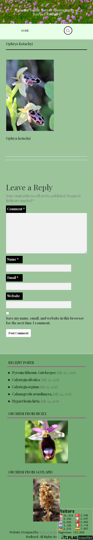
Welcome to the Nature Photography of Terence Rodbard (47, 12)
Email (12, 277)
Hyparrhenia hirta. (26, 401)
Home (25, 30)
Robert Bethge (49, 532)
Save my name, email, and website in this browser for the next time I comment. (45, 320)
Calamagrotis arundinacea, (32, 394)
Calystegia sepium (25, 387)
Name (13, 259)
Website (13, 296)
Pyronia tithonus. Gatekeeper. (34, 372)
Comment (16, 209)
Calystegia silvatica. (26, 380)
